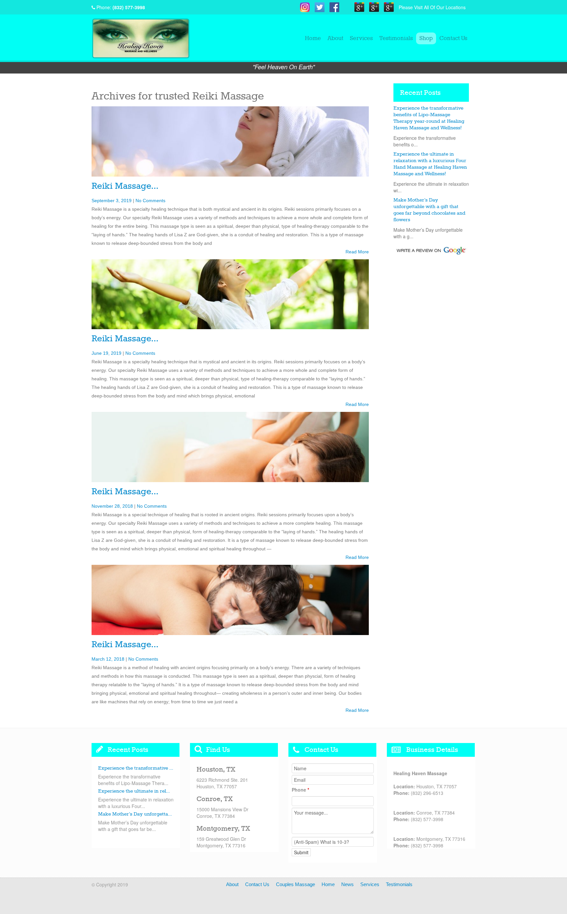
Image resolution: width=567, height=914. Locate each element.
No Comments (150, 200)
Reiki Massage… (125, 186)
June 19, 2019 (106, 353)
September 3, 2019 (112, 200)
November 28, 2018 (112, 506)
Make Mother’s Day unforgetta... (135, 814)
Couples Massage (295, 884)
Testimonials (396, 38)
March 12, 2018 (108, 659)
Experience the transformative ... (135, 768)
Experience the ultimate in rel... (134, 791)
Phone (300, 789)
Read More (357, 251)
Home (313, 38)
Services (361, 38)
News (347, 884)
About (335, 38)
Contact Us (453, 38)
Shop (426, 38)
